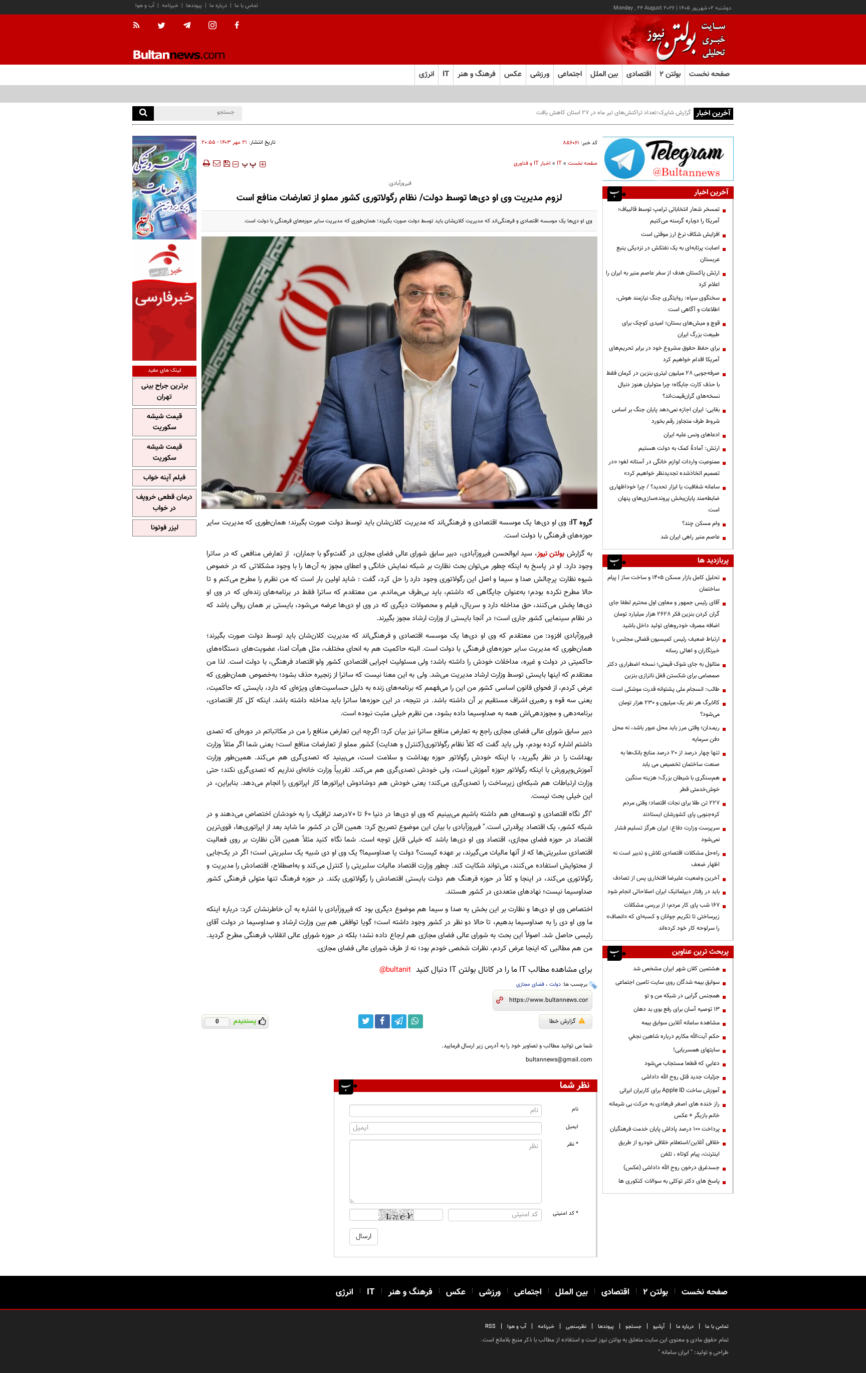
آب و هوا (144, 6)
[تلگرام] (668, 158)
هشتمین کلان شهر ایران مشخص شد (676, 968)
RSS (490, 1326)
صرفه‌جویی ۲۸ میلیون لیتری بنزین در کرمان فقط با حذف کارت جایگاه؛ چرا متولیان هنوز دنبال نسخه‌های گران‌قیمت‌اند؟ (663, 385)
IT (559, 163)
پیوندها (194, 6)
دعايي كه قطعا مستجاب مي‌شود (682, 1063)
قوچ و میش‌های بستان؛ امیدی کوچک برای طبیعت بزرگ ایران (671, 329)
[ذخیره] (226, 163)
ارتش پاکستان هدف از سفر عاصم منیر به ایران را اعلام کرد (663, 278)
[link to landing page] (683, 40)
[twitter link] (365, 1021)
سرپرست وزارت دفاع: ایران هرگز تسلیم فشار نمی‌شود (667, 833)
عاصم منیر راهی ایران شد (690, 536)
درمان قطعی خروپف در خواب (164, 503)
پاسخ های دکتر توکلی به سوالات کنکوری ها (669, 1181)
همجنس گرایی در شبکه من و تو (682, 995)
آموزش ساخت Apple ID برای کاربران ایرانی (669, 1090)
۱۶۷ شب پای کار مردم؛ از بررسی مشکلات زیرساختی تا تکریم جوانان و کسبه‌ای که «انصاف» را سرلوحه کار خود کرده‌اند (663, 917)
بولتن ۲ (670, 74)
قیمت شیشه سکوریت (164, 422)
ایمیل (572, 1127)
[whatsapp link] (415, 1021)
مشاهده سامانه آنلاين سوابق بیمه (680, 1022)
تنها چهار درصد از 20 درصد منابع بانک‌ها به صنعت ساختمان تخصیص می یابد (670, 758)
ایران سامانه (675, 1352)
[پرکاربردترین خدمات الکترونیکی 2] (164, 187)
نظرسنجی (576, 1326)
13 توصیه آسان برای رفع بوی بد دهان (676, 1009)
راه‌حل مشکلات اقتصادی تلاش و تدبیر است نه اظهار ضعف (666, 859)
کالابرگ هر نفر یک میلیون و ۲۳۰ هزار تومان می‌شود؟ (669, 708)
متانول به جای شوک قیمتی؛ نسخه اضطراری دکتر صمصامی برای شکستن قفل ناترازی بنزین (663, 670)
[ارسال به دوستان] (216, 163)
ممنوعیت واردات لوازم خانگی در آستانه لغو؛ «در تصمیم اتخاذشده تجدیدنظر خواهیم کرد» (664, 467)
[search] (143, 113)
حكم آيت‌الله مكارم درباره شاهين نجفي (674, 1036)
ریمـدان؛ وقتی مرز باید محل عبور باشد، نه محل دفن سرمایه (666, 733)
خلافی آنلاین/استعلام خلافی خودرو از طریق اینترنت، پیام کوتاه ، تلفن (669, 1148)
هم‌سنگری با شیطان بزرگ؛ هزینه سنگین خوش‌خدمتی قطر (672, 783)
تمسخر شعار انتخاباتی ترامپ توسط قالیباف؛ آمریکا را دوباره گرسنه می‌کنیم (669, 215)
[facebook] (237, 26)
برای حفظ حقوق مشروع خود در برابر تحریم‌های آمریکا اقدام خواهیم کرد (664, 354)
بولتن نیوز (551, 554)
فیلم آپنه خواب (164, 477)
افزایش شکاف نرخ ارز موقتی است (680, 234)
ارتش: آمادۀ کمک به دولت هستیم (679, 448)
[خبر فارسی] (164, 301)
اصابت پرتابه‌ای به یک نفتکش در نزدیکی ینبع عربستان (668, 253)
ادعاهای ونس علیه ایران (692, 434)
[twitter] (161, 27)
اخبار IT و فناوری (532, 163)
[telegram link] (398, 1021)
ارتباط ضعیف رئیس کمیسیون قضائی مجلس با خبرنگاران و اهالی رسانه (666, 645)
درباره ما (218, 6)
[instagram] (212, 26)
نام (575, 1109)
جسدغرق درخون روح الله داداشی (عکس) (671, 1167)
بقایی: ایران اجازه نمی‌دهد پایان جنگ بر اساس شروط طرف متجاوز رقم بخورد (666, 415)
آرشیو (659, 1326)
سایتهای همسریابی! (696, 1049)
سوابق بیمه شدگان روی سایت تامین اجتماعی (667, 982)
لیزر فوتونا (164, 527)
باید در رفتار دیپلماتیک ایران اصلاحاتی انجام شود (663, 891)
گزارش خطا (562, 1021)
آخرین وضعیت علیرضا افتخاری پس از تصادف (666, 878)
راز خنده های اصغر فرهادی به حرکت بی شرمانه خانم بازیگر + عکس (664, 1110)
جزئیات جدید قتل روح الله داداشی (680, 1076)
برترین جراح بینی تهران (164, 392)
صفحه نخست (709, 74)
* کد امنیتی (565, 1213)
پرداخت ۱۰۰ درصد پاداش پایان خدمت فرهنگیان (665, 1129)
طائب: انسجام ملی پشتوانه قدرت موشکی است (665, 689)
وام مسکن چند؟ (701, 523)
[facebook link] (382, 1021)
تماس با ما (246, 6)
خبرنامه (170, 6)
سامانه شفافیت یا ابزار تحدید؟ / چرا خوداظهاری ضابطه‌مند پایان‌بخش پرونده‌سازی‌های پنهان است (664, 498)
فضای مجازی (530, 984)
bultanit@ (395, 970)
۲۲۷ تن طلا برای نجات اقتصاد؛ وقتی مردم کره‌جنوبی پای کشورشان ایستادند (671, 808)
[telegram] (187, 25)
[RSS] (139, 26)
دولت (555, 984)
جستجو (633, 1326)
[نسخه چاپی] (205, 163)
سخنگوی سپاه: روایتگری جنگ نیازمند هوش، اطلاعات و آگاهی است (668, 304)
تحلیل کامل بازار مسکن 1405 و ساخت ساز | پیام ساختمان (663, 583)
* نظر (572, 1144)
